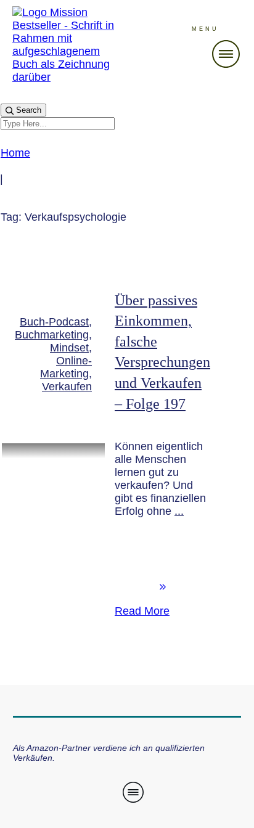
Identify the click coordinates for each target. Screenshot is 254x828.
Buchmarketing (52, 335)
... (179, 511)
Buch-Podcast (54, 322)
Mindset (69, 348)
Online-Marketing (66, 367)
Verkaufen (67, 386)
